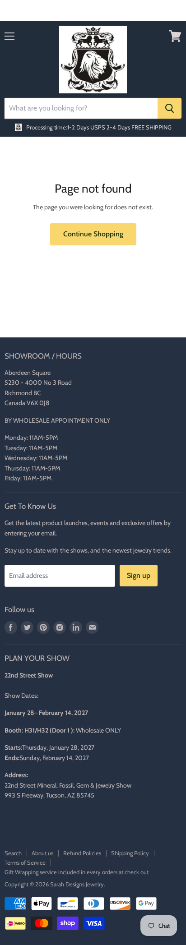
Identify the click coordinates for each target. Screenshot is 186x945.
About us (42, 853)
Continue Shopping (93, 234)
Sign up (138, 575)
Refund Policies (82, 853)
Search (13, 853)
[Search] (169, 108)
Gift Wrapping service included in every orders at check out (77, 872)
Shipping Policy (130, 853)
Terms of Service (25, 862)
